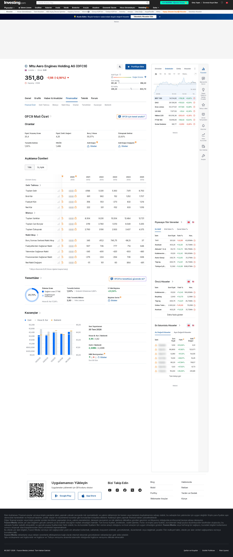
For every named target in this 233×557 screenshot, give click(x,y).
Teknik (84, 98)
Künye (184, 498)
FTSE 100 (158, 120)
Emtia (179, 69)
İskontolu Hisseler (195, 12)
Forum (94, 98)
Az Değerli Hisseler (163, 332)
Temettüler (86, 105)
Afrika (158, 12)
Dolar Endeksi (160, 124)
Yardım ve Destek (189, 493)
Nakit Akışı (66, 105)
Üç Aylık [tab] (40, 167)
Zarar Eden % (182, 229)
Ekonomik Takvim (109, 8)
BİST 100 (158, 98)
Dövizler (158, 69)
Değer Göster (138, 77)
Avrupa (130, 12)
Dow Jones (159, 107)
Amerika (122, 12)
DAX (157, 103)
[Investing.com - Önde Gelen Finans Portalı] (15, 3)
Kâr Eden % (169, 229)
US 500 (158, 111)
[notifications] (222, 2)
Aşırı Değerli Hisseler (182, 332)
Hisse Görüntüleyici (127, 8)
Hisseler (9, 12)
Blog (152, 482)
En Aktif (158, 229)
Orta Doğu (139, 12)
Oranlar (76, 105)
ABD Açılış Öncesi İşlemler (55, 12)
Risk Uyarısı (224, 550)
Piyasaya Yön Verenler (167, 222)
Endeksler (169, 69)
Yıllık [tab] (30, 167)
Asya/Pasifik (149, 12)
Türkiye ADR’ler (111, 12)
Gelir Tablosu (44, 105)
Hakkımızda (186, 482)
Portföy (153, 493)
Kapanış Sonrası (74, 12)
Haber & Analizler (53, 98)
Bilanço (55, 105)
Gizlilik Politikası (208, 550)
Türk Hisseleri (39, 12)
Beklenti (108, 105)
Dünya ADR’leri (97, 12)
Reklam (184, 487)
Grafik (37, 98)
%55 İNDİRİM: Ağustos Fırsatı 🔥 (174, 3)
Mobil (152, 487)
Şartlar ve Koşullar (191, 550)
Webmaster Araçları (159, 498)
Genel (28, 98)
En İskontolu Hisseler (166, 325)
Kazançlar (98, 105)
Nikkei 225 (159, 116)
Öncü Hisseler (162, 281)
